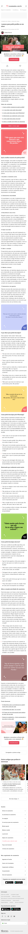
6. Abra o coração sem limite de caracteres (13, 121)
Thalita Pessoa (8, 32)
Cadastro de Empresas (6, 900)
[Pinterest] (8, 916)
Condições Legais (15, 894)
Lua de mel (5, 834)
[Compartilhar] (7, 66)
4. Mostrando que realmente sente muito (13, 116)
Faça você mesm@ (7, 845)
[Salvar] (20, 66)
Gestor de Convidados (8, 863)
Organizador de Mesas (8, 867)
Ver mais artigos (13, 799)
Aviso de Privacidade (5, 896)
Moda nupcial (5, 826)
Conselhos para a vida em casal (10, 21)
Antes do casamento (7, 810)
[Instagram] (11, 916)
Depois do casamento (6, 9)
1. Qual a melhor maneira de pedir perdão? (13, 107)
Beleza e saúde (6, 830)
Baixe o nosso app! (14, 126)
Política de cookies (16, 896)
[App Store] (6, 910)
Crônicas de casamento (8, 848)
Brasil (5, 923)
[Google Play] (16, 910)
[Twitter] (5, 916)
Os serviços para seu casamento (10, 822)
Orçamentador (6, 871)
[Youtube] (14, 916)
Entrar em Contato (5, 894)
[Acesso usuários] (26, 6)
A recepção (5, 818)
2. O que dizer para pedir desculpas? (12, 110)
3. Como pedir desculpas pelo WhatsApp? (13, 113)
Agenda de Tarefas (7, 859)
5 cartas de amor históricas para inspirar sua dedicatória (12, 784)
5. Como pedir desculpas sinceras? (11, 118)
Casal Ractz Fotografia (19, 49)
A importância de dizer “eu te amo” (11, 709)
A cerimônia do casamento (9, 814)
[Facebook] (2, 916)
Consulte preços (14, 59)
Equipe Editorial (4, 902)
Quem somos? (16, 900)
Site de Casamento (7, 875)
